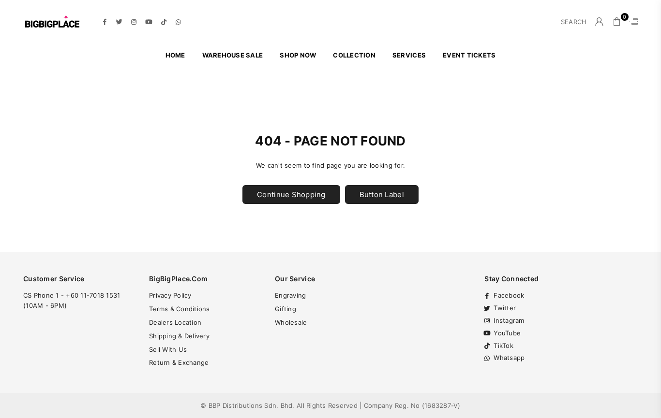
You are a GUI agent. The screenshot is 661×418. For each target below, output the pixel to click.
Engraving (290, 295)
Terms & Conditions (179, 309)
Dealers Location (175, 322)
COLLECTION (354, 55)
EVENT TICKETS (469, 55)
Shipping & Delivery (179, 336)
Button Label (382, 194)
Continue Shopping (291, 194)
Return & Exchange (179, 362)
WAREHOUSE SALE (232, 55)
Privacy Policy (170, 295)
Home (175, 55)
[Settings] (631, 21)
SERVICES (409, 55)
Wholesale (291, 322)
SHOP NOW (298, 55)
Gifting (285, 309)
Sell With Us (168, 349)
